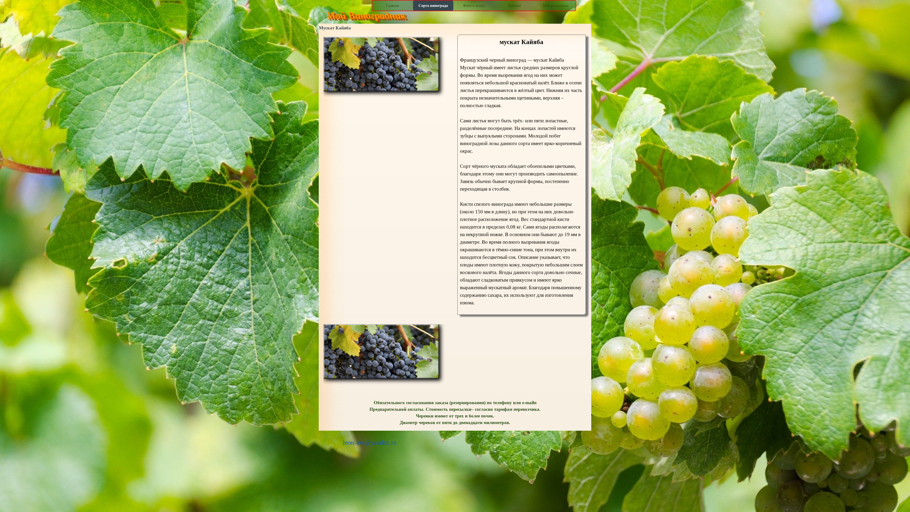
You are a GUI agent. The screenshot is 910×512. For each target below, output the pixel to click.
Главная (392, 6)
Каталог (514, 6)
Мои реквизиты (555, 6)
